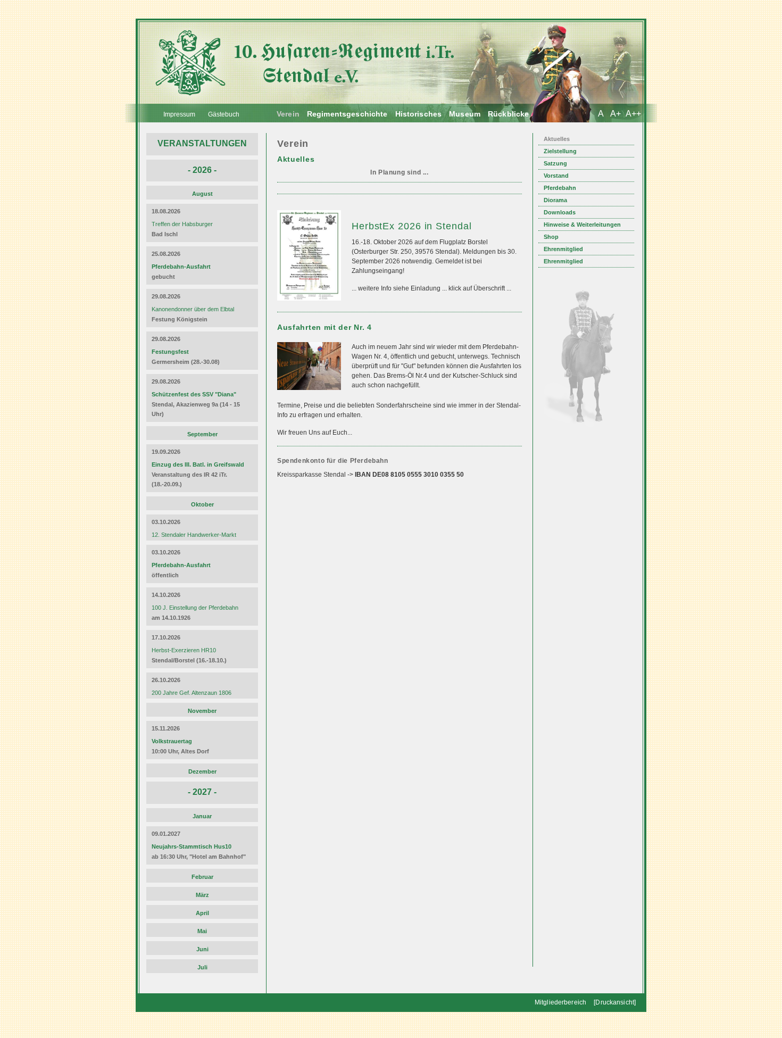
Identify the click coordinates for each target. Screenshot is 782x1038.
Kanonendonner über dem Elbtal (193, 309)
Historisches (418, 114)
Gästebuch (223, 114)
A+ (615, 113)
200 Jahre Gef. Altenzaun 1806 (191, 693)
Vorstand (556, 175)
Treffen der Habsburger (182, 224)
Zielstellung (560, 151)
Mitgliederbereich (560, 1002)
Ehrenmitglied (563, 249)
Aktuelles (557, 139)
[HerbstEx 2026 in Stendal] (310, 305)
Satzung (555, 163)
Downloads (560, 212)
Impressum (179, 114)
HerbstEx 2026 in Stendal (412, 226)
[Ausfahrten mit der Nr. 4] (310, 395)
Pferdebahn (560, 188)
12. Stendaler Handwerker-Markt (194, 535)
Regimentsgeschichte (347, 114)
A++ (633, 113)
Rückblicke (508, 114)
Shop (551, 237)
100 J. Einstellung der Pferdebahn (195, 607)
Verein (288, 114)
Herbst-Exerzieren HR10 (184, 650)
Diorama (555, 200)
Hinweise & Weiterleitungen (582, 224)
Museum (464, 114)
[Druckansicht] (615, 1002)
